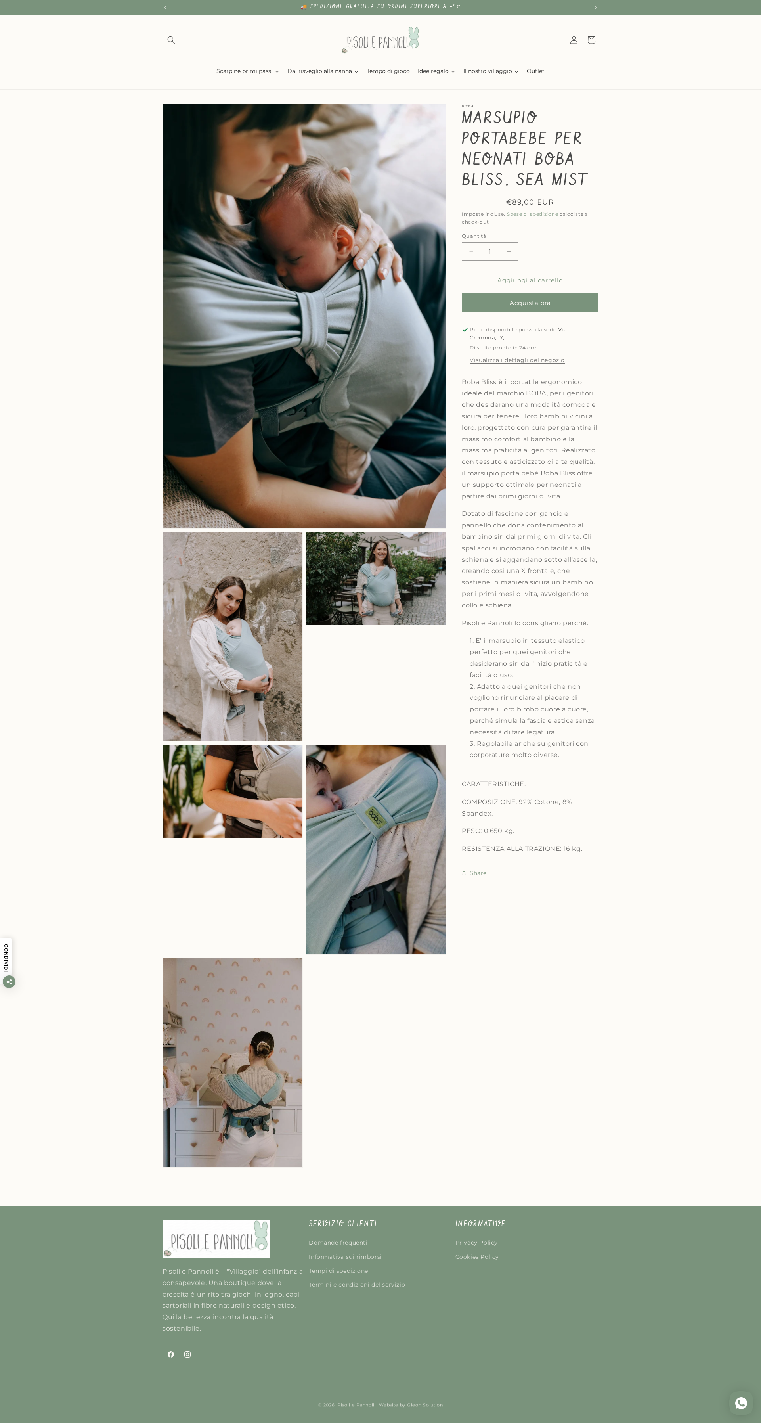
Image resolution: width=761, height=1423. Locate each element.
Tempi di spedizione (338, 1270)
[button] (171, 40)
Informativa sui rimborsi (345, 1256)
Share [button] (478, 873)
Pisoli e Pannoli (356, 1405)
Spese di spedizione (532, 214)
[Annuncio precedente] (165, 7)
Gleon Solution (425, 1405)
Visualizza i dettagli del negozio (517, 359)
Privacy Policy (476, 1243)
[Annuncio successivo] (595, 7)
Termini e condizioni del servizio (357, 1284)
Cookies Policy (477, 1256)
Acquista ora (530, 302)
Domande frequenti (338, 1243)
